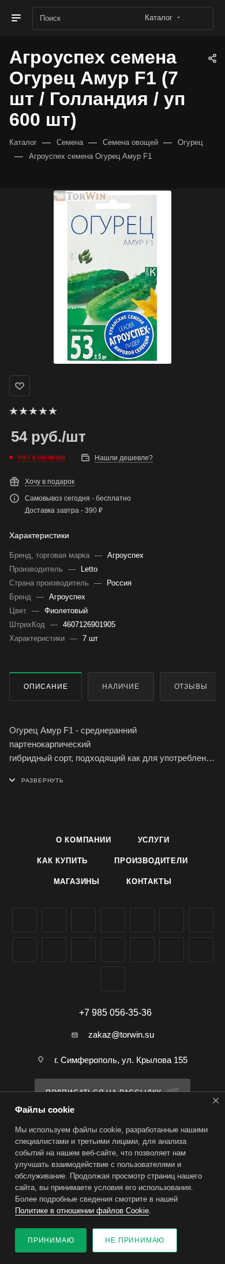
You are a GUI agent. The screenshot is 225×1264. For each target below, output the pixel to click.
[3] (33, 411)
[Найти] (199, 18)
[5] (52, 411)
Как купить (62, 860)
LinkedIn (112, 979)
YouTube (171, 920)
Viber (54, 949)
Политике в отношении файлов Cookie (82, 1210)
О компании (83, 840)
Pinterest (171, 949)
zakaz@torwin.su (121, 1034)
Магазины (77, 881)
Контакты (148, 881)
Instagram (112, 920)
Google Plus (24, 949)
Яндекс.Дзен (112, 949)
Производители (150, 860)
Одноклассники (201, 920)
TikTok (142, 949)
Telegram (142, 920)
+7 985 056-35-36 (115, 1012)
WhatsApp (83, 949)
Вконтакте (24, 920)
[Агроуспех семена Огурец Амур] (112, 277)
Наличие (121, 687)
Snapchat (201, 949)
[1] (13, 411)
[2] (23, 411)
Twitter (83, 920)
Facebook (54, 920)
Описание (46, 687)
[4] (42, 411)
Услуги (154, 840)
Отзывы (191, 687)
